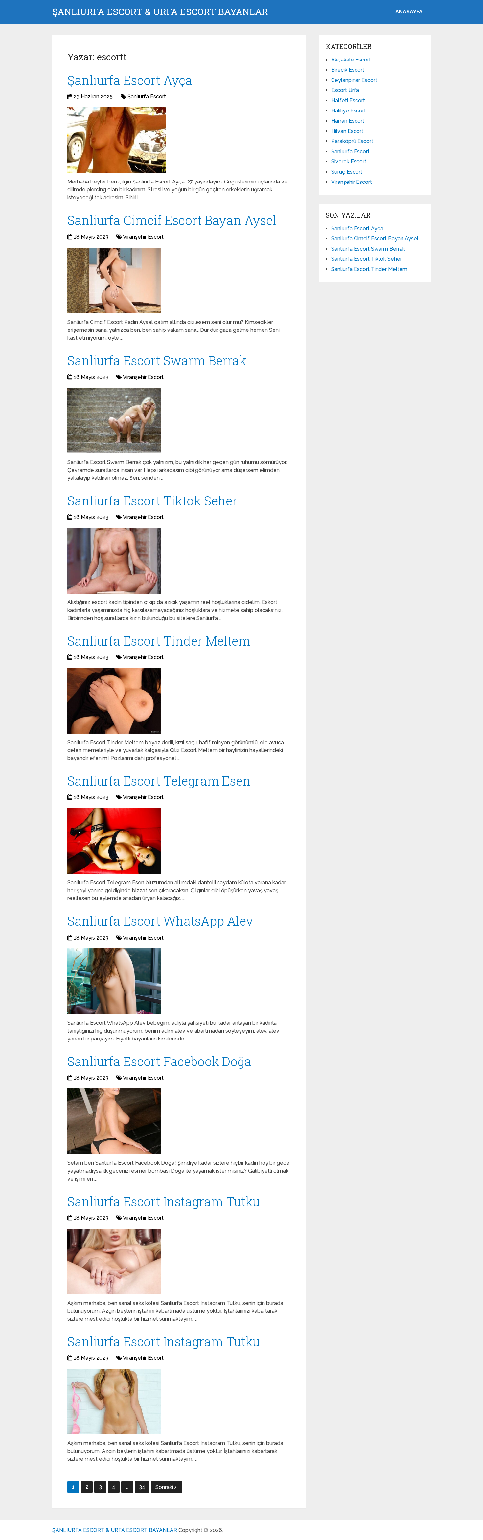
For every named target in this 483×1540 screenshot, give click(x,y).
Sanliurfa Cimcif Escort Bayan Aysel (171, 220)
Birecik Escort (347, 70)
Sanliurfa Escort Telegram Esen (159, 780)
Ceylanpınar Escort (354, 80)
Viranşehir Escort (143, 237)
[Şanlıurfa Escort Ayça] (116, 140)
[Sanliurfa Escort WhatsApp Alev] (114, 981)
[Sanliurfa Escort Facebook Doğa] (114, 1121)
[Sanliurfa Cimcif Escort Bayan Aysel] (114, 280)
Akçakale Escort (351, 60)
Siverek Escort (348, 162)
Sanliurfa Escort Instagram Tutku (163, 1201)
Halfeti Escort (348, 100)
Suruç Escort (346, 172)
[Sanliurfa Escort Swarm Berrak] (114, 420)
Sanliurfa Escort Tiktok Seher (152, 500)
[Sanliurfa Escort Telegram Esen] (114, 841)
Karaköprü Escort (352, 141)
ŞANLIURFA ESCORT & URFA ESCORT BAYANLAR (160, 11)
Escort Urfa (345, 90)
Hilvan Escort (347, 131)
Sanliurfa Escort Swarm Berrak (156, 360)
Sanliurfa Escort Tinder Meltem (158, 640)
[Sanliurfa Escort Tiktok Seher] (114, 561)
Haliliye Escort (348, 111)
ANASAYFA (409, 12)
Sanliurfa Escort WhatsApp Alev (160, 921)
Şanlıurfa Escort (146, 96)
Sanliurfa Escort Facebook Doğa (159, 1061)
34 (142, 1487)
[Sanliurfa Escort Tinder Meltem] (114, 701)
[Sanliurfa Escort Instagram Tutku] (114, 1261)
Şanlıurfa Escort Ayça (129, 80)
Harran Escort (347, 121)
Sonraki (164, 1487)
